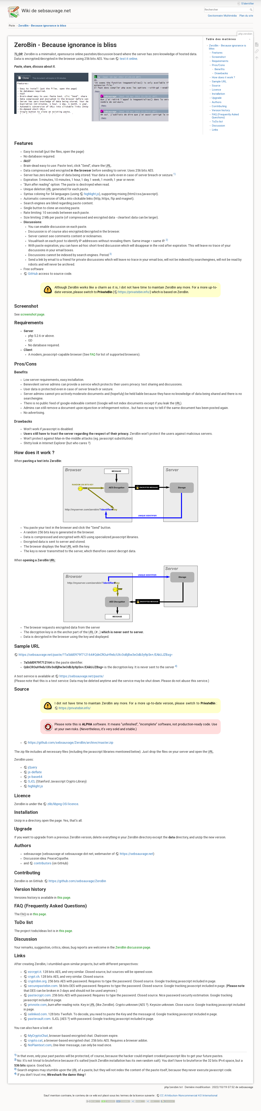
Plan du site (246, 15)
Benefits (219, 69)
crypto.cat (35, 1040)
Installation (218, 93)
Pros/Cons (218, 65)
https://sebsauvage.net (136, 854)
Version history (221, 110)
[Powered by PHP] (123, 1101)
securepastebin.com (43, 986)
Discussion (218, 125)
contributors (42, 863)
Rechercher (251, 9)
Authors (216, 102)
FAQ (92, 354)
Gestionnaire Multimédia (222, 15)
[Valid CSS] (153, 1101)
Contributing (219, 106)
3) (110, 254)
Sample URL (219, 81)
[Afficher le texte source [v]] (257, 44)
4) (176, 666)
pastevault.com (39, 1019)
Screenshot (219, 57)
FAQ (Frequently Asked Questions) (225, 116)
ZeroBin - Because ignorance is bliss (42, 25)
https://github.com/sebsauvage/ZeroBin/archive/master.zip (70, 742)
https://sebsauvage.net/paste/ (81, 676)
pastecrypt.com (39, 995)
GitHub (33, 273)
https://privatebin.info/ (134, 292)
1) (174, 174)
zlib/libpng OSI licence (62, 804)
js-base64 (35, 777)
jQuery (32, 767)
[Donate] (108, 1101)
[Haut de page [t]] (257, 57)
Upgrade (217, 97)
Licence (216, 89)
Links (215, 129)
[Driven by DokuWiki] (168, 1101)
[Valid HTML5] (138, 1101)
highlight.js (91, 194)
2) (167, 239)
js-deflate (35, 772)
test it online (128, 59)
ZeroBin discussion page (132, 947)
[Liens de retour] (257, 51)
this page (63, 897)
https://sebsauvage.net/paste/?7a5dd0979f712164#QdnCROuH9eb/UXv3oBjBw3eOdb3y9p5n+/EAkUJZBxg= (96, 654)
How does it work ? (223, 77)
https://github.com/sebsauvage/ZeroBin (77, 881)
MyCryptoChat (38, 1036)
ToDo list (217, 121)
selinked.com (37, 1014)
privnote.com (37, 1005)
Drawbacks (221, 73)
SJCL (31, 781)
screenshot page (32, 314)
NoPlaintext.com (40, 1045)
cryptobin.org (37, 981)
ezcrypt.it (34, 972)
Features (217, 52)
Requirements (220, 61)
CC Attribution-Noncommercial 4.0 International (188, 1095)
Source (216, 85)
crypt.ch (33, 976)
